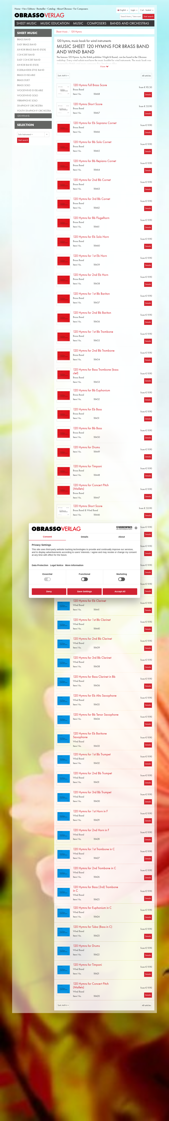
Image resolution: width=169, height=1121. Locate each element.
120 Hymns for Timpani (87, 466)
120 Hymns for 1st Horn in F (90, 811)
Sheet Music (26, 23)
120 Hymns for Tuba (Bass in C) (92, 927)
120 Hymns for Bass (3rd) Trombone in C (95, 889)
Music (78, 23)
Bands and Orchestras (129, 23)
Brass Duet (23, 80)
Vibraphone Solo (27, 100)
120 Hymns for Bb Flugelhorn (91, 218)
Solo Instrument (24, 134)
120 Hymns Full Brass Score (90, 85)
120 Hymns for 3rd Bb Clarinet (92, 658)
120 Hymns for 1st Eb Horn (90, 256)
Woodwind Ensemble (30, 90)
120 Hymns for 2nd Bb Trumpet (92, 773)
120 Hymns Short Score (87, 104)
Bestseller (41, 8)
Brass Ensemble (26, 75)
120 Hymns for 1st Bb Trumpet (92, 754)
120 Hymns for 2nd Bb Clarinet (92, 639)
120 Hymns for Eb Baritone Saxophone (90, 735)
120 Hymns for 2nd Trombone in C (94, 868)
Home (17, 8)
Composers (96, 23)
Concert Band (26, 54)
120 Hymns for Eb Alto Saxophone (95, 695)
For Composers (80, 8)
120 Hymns (23, 115)
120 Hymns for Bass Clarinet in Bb (94, 677)
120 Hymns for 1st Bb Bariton (91, 294)
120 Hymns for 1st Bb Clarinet (92, 620)
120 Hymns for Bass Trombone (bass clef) (95, 371)
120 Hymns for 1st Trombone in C (94, 849)
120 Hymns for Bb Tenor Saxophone (96, 714)
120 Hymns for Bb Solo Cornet (92, 142)
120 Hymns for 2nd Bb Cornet (92, 180)
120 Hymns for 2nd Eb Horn (90, 275)
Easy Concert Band (28, 59)
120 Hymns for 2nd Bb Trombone (94, 350)
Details (148, 94)
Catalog (51, 8)
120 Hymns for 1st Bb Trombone (93, 332)
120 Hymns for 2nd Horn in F (91, 830)
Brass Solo (23, 85)
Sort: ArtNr (62, 75)
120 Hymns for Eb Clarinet (89, 601)
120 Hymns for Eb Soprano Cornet (94, 123)
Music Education (54, 23)
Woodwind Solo (27, 95)
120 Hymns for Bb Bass (87, 428)
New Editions (28, 8)
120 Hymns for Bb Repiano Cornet (94, 161)
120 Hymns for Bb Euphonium (91, 390)
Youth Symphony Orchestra (34, 110)
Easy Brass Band (26, 44)
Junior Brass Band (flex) (31, 49)
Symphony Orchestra (30, 105)
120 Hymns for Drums (86, 447)
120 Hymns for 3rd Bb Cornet (91, 199)
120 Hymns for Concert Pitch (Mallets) (91, 487)
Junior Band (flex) (28, 64)
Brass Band (24, 39)
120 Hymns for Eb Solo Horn (91, 237)
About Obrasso (64, 8)
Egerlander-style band (30, 69)
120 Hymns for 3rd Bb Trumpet (92, 792)
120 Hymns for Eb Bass (87, 409)
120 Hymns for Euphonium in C (92, 908)
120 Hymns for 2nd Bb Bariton (92, 313)
